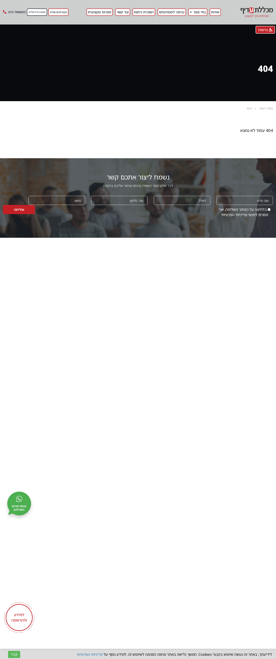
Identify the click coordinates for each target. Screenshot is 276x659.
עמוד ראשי (266, 108)
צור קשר (123, 12)
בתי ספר (199, 12)
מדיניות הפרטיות (234, 214)
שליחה (19, 209)
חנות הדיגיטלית (37, 12)
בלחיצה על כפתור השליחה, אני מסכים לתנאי (243, 212)
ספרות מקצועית (99, 12)
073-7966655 (16, 12)
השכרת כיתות (144, 12)
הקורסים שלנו (58, 12)
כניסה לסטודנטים (171, 12)
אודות (215, 12)
